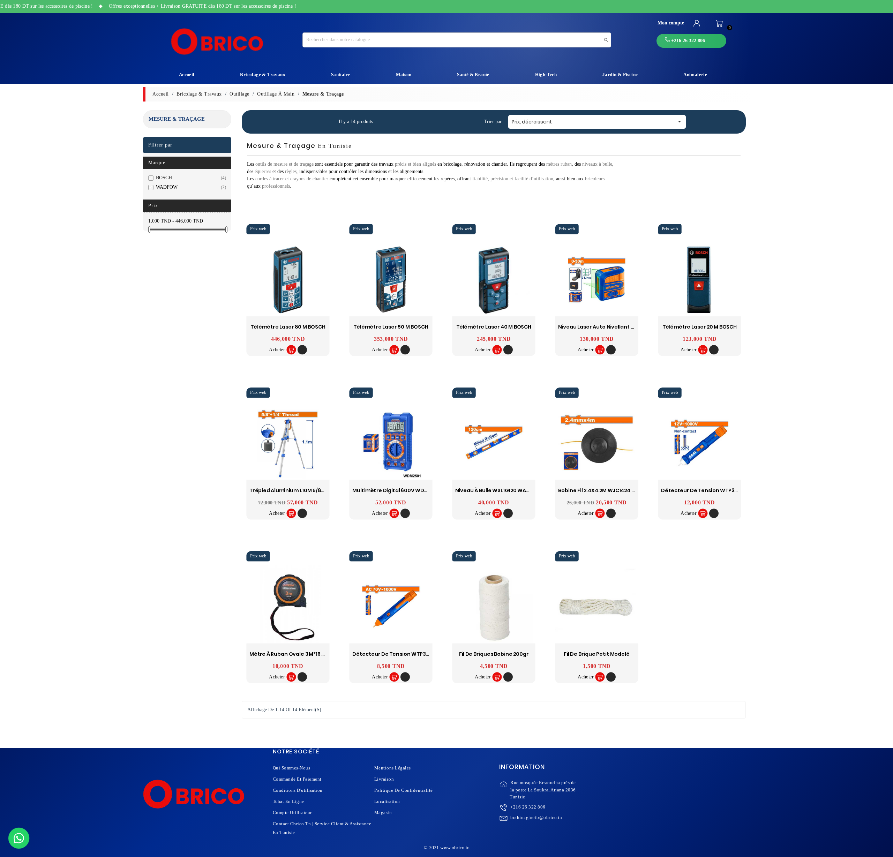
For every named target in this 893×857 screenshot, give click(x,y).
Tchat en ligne (288, 801)
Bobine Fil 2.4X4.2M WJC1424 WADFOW (606, 490)
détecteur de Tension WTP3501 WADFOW (714, 490)
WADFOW (189, 187)
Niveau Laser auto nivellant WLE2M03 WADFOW (618, 327)
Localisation (387, 801)
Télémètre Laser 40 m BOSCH (493, 327)
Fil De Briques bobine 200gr (494, 654)
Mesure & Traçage (177, 119)
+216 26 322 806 (528, 807)
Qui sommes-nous (291, 767)
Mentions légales (392, 767)
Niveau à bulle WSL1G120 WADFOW (498, 490)
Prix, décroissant (597, 121)
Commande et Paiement (297, 779)
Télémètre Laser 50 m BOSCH (391, 327)
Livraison (384, 779)
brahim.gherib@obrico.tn (536, 817)
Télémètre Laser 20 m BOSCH (699, 327)
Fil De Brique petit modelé (597, 654)
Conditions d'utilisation (298, 790)
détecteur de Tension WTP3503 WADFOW (406, 654)
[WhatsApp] (18, 838)
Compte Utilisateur (292, 812)
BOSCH (189, 177)
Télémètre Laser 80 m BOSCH (288, 327)
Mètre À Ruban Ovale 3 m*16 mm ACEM (297, 654)
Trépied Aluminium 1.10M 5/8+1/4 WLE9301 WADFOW (313, 490)
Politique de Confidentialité (403, 790)
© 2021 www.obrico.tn (447, 847)
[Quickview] (302, 350)
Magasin (383, 812)
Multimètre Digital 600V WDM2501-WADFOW (409, 490)
